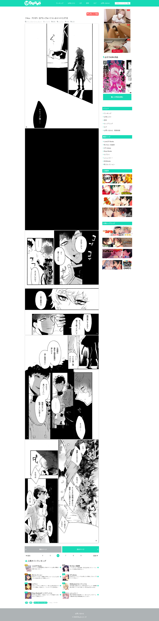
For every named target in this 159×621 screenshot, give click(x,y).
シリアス (60, 21)
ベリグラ (47, 21)
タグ (94, 3)
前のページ (43, 549)
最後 (94, 555)
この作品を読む (118, 97)
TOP (26, 602)
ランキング (59, 3)
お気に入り (71, 3)
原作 (87, 3)
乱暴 (73, 21)
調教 (54, 21)
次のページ (80, 549)
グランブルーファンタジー (34, 21)
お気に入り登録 (93, 14)
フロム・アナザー (53, 602)
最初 (28, 555)
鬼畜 (67, 21)
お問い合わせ (105, 3)
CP (81, 3)
